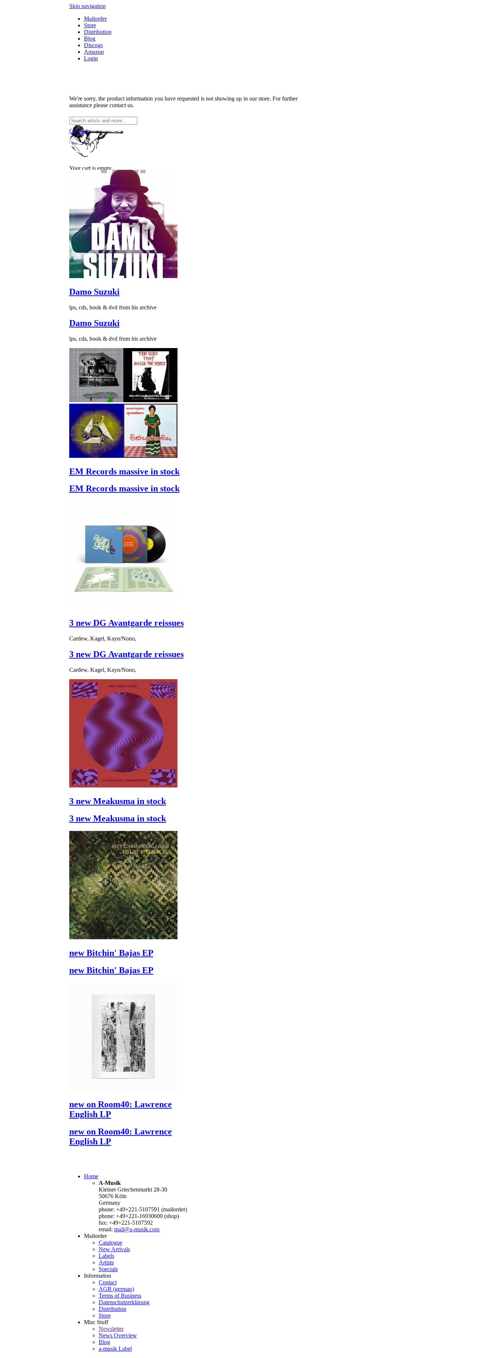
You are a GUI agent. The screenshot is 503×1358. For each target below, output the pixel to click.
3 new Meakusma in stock (117, 801)
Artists (106, 1262)
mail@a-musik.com (136, 1229)
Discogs (93, 45)
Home (91, 1176)
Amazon (94, 52)
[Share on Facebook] (72, 86)
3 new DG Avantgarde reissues (126, 623)
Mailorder (95, 18)
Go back (79, 131)
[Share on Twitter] (79, 86)
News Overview (118, 1335)
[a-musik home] (176, 113)
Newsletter (111, 1329)
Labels (106, 1256)
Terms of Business (120, 1295)
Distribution (98, 32)
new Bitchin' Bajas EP (111, 953)
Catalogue (110, 1242)
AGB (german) (116, 1289)
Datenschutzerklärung (124, 1302)
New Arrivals (114, 1249)
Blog (89, 38)
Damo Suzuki (94, 291)
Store (90, 25)
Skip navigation (87, 6)
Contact (108, 1282)
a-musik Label (115, 1348)
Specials (108, 1269)
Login (91, 58)
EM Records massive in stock (124, 471)
